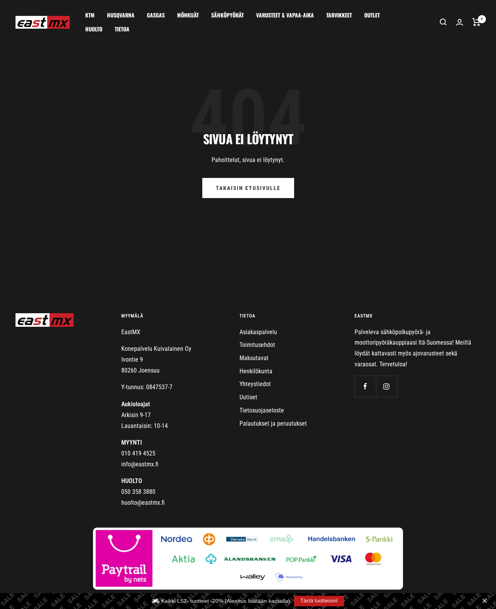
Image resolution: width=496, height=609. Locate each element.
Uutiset (248, 397)
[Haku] (443, 22)
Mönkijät (188, 15)
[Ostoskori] (476, 22)
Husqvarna (120, 15)
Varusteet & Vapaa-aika (285, 15)
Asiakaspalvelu (258, 332)
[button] (485, 601)
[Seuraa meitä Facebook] (365, 386)
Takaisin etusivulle (248, 188)
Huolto (93, 29)
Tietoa (122, 29)
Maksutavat (254, 358)
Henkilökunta (255, 371)
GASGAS (156, 15)
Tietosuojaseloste (261, 410)
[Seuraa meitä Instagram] (386, 386)
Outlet (372, 15)
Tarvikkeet (339, 15)
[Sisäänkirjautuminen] (459, 22)
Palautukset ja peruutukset (273, 423)
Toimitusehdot (257, 344)
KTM (90, 15)
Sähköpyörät (227, 15)
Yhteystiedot (255, 384)
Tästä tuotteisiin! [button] (319, 601)
